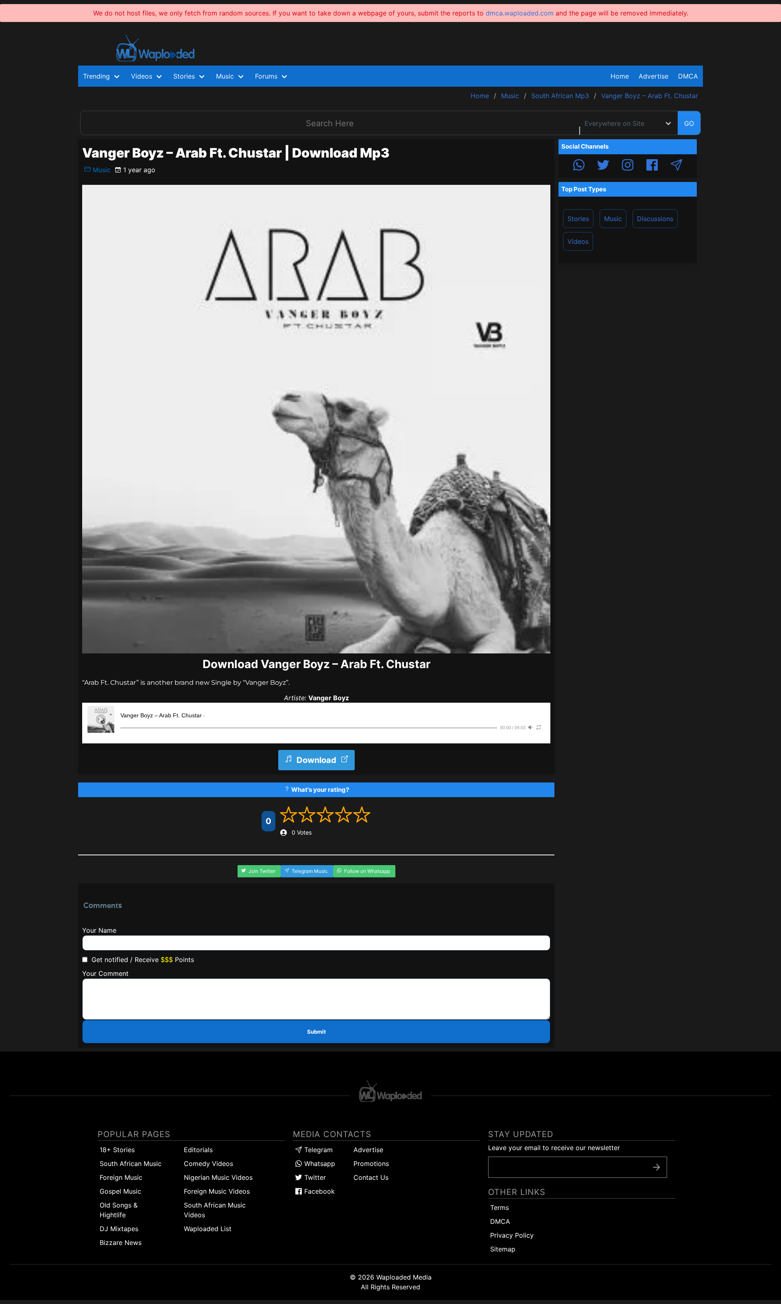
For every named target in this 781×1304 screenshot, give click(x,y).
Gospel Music (120, 1191)
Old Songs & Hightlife (118, 1210)
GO (689, 123)
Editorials (198, 1150)
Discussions (655, 219)
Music (101, 170)
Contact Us (370, 1177)
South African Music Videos (215, 1210)
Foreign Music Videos (217, 1191)
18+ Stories (117, 1150)
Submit (316, 1031)
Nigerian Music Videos (218, 1177)
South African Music (130, 1163)
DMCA (688, 76)
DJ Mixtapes (119, 1229)
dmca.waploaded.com (520, 13)
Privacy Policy (512, 1235)
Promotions (371, 1163)
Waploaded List (207, 1229)
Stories (578, 219)
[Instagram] (627, 166)
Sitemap (502, 1249)
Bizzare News (121, 1242)
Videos (578, 241)
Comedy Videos (208, 1163)
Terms (499, 1207)
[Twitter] (603, 166)
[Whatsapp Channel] (579, 166)
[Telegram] (676, 166)
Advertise (368, 1150)
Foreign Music (121, 1177)
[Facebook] (652, 166)
